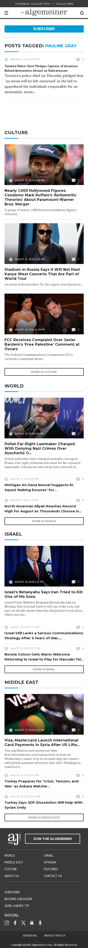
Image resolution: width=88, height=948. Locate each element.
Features (51, 869)
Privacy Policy (54, 935)
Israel (48, 855)
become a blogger (18, 899)
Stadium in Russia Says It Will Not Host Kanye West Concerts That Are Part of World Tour (42, 274)
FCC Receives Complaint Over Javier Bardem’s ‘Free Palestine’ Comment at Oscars (42, 344)
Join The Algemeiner (52, 839)
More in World (44, 521)
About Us (12, 876)
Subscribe (44, 29)
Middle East (14, 862)
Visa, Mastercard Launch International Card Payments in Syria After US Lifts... (42, 742)
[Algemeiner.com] (44, 12)
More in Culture (44, 371)
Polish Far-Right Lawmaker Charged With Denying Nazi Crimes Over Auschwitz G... (40, 448)
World (10, 855)
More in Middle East (44, 817)
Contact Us (53, 876)
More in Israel (44, 669)
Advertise (30, 935)
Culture (11, 869)
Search (82, 13)
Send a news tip (17, 906)
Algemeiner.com (42, 944)
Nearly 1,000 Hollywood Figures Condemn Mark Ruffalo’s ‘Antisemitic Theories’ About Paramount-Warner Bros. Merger (40, 197)
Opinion (50, 862)
